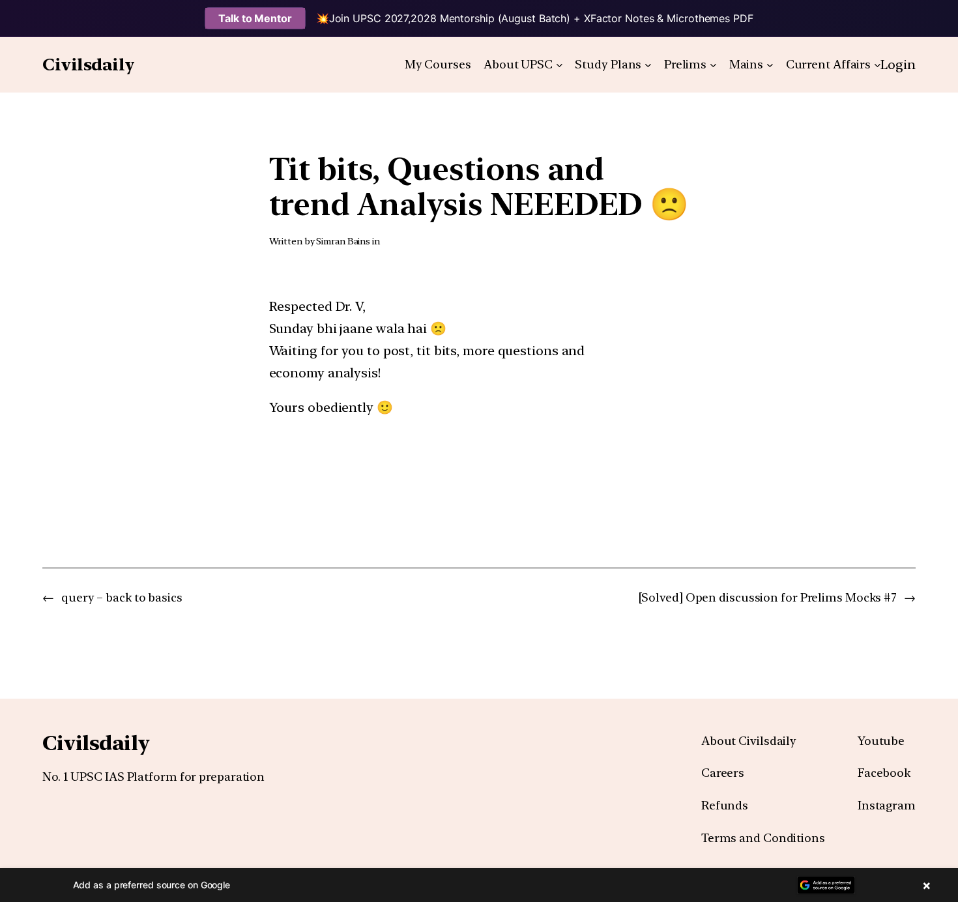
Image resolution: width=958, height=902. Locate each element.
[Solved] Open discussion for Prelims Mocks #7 (768, 597)
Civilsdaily (88, 64)
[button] (479, 885)
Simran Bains (343, 241)
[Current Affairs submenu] (877, 64)
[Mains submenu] (770, 64)
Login (898, 64)
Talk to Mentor (255, 18)
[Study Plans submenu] (648, 64)
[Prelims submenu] (713, 64)
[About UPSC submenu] (559, 64)
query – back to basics (121, 597)
